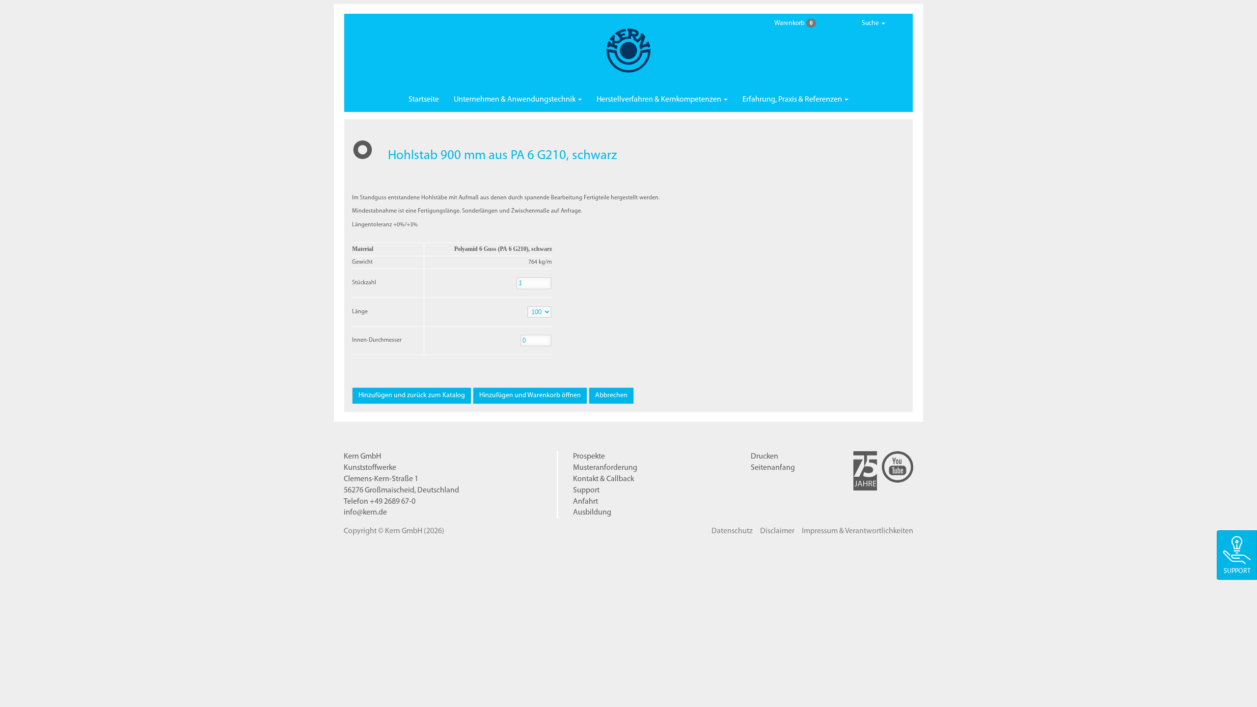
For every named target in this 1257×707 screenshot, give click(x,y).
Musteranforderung (605, 468)
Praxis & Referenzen (793, 100)
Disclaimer (777, 531)
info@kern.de (365, 513)
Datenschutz (732, 531)
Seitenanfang (773, 468)
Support (586, 490)
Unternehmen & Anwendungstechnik (515, 100)
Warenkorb (793, 23)
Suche (871, 23)
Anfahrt (585, 502)
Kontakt (603, 479)
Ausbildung (592, 513)
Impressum (857, 531)
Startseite (424, 100)
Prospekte (589, 457)
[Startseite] (628, 50)
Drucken (764, 457)
